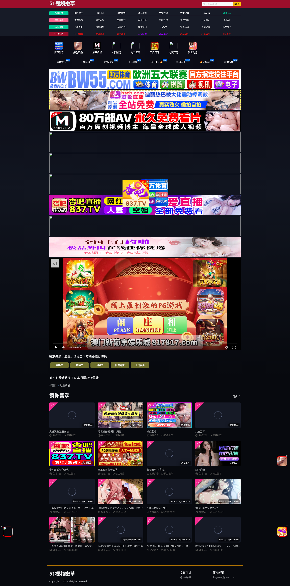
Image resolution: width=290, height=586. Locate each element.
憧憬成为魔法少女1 (157, 508)
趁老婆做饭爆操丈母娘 (110, 431)
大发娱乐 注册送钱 (59, 431)
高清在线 (59, 13)
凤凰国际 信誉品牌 (107, 469)
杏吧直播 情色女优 (59, 469)
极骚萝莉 (142, 27)
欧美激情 (142, 13)
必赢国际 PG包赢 (155, 469)
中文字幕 (184, 13)
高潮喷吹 (227, 27)
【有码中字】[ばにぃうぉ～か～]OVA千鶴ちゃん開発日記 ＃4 (81, 508)
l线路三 (100, 365)
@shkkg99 (185, 577)
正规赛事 (85, 62)
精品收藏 (59, 20)
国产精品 (79, 13)
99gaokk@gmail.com (224, 577)
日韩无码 (205, 13)
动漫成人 (227, 13)
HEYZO (163, 27)
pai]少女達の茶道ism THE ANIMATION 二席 (120, 546)
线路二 (79, 365)
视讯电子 (181, 62)
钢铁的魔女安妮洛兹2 (206, 508)
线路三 (59, 365)
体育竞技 (61, 62)
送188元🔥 (157, 62)
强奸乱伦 (79, 27)
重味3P (227, 20)
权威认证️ (109, 62)
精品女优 (100, 27)
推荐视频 (79, 20)
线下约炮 (200, 469)
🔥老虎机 (205, 62)
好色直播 (151, 431)
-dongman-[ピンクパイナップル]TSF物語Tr (120, 508)
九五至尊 (200, 431)
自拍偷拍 (121, 13)
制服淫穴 (163, 20)
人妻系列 (121, 27)
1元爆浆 (133, 62)
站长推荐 (59, 27)
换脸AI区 (184, 20)
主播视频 (163, 13)
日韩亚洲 (100, 13)
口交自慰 (142, 20)
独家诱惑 (184, 27)
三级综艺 (205, 20)
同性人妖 (100, 20)
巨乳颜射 (121, 20)
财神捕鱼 (228, 62)
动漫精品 (64, 385)
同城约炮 (120, 365)
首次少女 (205, 27)
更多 (235, 396)
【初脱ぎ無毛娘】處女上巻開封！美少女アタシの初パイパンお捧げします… (89, 546)
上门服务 (140, 365)
